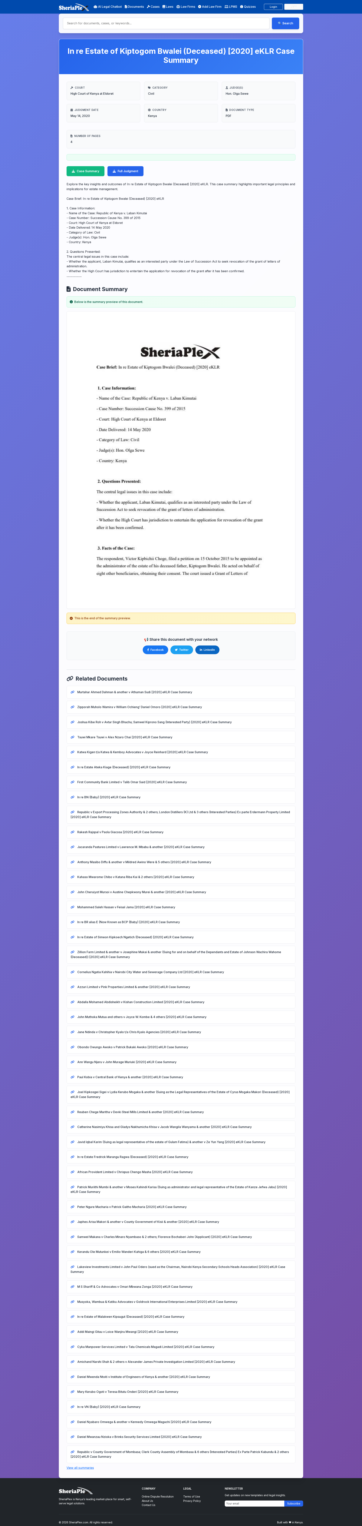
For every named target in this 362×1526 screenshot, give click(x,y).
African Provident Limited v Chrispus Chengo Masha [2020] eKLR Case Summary (135, 1172)
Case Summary (88, 171)
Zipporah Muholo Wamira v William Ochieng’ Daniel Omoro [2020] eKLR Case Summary (139, 707)
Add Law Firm (212, 6)
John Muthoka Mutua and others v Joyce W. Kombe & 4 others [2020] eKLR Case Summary (141, 1017)
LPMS (233, 6)
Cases (155, 6)
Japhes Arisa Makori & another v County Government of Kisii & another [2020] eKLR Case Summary (148, 1222)
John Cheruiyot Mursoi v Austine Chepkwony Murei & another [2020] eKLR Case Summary (141, 892)
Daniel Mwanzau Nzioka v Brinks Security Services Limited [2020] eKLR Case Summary (139, 1437)
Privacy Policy (192, 1500)
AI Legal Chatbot (110, 6)
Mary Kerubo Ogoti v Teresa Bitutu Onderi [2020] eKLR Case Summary (127, 1392)
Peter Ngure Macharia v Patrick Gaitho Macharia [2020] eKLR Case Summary (132, 1207)
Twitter (184, 649)
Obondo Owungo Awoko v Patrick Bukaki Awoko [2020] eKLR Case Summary (132, 1047)
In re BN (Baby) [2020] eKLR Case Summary (108, 797)
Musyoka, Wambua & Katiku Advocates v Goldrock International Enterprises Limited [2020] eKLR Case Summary (157, 1302)
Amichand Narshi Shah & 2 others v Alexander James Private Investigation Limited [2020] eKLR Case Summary (156, 1362)
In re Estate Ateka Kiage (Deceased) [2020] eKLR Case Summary (123, 767)
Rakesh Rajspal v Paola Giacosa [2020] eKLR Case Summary (120, 832)
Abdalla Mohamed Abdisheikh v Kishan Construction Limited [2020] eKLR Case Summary (140, 1002)
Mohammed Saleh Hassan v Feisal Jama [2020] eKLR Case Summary (126, 907)
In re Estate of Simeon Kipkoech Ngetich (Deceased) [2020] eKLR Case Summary (135, 937)
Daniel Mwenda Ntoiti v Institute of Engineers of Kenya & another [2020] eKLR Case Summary (143, 1377)
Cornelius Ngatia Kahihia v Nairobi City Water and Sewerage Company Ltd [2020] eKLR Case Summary (150, 972)
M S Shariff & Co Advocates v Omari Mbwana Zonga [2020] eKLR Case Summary (135, 1287)
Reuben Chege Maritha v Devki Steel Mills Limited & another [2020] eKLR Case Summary (140, 1112)
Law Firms (188, 6)
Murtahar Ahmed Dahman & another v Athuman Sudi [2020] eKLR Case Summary (134, 692)
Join (294, 6)
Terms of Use (191, 1496)
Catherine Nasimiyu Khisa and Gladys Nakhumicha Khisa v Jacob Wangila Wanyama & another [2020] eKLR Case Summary (164, 1127)
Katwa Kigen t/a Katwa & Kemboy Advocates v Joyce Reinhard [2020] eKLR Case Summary (142, 752)
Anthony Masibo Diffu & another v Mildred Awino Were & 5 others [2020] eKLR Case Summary (144, 862)
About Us (147, 1500)
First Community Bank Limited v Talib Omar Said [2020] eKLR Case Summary (132, 782)
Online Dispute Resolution (158, 1496)
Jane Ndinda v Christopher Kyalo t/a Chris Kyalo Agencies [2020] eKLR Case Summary (139, 1032)
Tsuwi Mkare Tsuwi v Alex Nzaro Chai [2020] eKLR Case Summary (124, 737)
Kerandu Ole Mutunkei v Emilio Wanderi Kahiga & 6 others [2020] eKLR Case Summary (139, 1252)
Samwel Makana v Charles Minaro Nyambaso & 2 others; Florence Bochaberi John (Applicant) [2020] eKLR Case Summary (164, 1237)
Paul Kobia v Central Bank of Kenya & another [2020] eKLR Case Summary (130, 1077)
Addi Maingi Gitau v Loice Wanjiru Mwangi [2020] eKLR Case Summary (127, 1332)
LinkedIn (209, 649)
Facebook (157, 649)
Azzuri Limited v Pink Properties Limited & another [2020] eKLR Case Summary (133, 987)
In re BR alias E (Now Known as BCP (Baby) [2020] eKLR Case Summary (128, 922)
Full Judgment (128, 171)
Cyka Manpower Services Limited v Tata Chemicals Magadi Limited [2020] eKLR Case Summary (145, 1347)
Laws (169, 6)
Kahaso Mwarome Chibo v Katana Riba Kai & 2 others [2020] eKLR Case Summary (135, 877)
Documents (136, 6)
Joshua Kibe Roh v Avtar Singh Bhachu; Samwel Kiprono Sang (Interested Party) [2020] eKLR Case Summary (154, 722)
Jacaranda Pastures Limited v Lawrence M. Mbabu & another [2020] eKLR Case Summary (141, 847)
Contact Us (148, 1505)
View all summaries (80, 1468)
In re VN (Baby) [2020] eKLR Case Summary (108, 1407)
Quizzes (250, 6)
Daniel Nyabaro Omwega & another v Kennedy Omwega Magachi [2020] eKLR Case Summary (144, 1422)
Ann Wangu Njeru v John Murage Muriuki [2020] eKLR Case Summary (126, 1062)
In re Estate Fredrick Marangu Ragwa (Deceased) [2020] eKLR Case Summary (132, 1157)
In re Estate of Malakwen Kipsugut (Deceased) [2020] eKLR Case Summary (130, 1317)
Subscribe (293, 1503)
